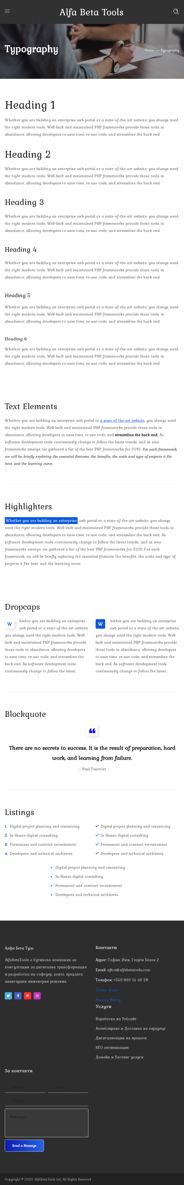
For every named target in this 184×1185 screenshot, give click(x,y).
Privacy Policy (108, 1000)
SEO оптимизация (112, 1047)
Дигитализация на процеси (121, 1038)
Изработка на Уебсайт (116, 1019)
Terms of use (107, 990)
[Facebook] (18, 995)
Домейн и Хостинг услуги (119, 1057)
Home (149, 50)
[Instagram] (37, 995)
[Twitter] (8, 995)
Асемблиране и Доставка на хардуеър (130, 1028)
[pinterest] (27, 995)
